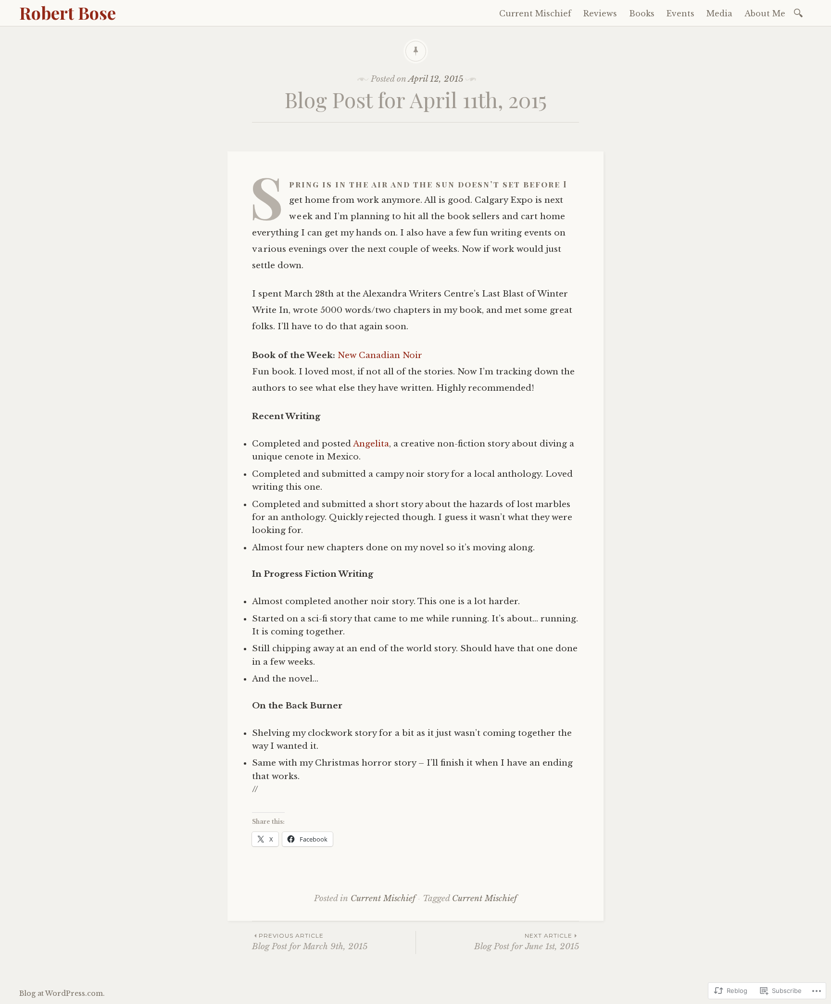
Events (680, 13)
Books (642, 13)
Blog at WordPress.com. (62, 993)
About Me (764, 13)
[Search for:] (800, 12)
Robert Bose (67, 12)
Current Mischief (535, 13)
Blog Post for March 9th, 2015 (309, 942)
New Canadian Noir (380, 355)
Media (719, 13)
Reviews (600, 13)
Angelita (371, 444)
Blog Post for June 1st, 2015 (526, 942)
